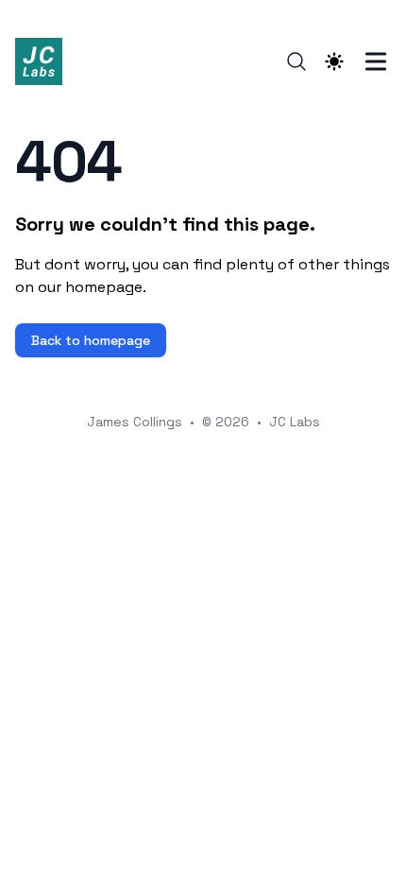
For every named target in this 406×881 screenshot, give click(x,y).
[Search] (296, 61)
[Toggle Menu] (376, 61)
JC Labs (294, 421)
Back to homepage (90, 340)
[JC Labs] (44, 61)
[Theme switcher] (334, 61)
